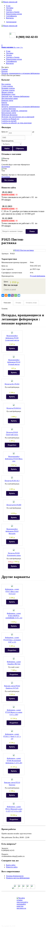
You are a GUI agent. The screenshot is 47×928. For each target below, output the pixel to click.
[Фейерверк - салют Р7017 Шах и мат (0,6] (12, 586)
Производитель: (7, 276)
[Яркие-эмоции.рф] (9, 2)
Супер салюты (7, 86)
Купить (12, 348)
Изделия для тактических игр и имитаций (17, 117)
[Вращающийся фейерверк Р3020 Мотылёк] (12, 526)
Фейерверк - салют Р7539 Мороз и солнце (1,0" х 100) (13, 712)
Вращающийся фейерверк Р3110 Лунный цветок (13, 362)
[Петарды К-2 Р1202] (12, 381)
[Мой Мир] (9, 295)
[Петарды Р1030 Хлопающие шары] (14, 550)
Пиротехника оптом (14, 14)
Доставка (9, 8)
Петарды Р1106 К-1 (14, 408)
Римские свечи (7, 100)
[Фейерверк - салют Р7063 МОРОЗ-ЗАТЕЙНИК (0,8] (14, 610)
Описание (7, 303)
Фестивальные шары (9, 98)
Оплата (9, 10)
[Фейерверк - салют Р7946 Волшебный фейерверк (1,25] (14, 755)
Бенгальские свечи (8, 113)
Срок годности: (7, 269)
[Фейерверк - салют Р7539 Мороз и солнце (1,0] (14, 707)
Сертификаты (11, 16)
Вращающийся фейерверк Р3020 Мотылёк (12, 531)
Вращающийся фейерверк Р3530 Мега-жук (14, 459)
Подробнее (5, 167)
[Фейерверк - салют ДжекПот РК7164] (14, 659)
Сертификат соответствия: (11, 273)
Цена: (6, 282)
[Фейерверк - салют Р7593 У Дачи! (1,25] (12, 731)
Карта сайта (10, 865)
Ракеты (4, 102)
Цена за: (4, 266)
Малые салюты (7, 92)
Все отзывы (9, 180)
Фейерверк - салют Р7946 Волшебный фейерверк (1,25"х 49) (14, 760)
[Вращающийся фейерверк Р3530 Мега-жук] (14, 453)
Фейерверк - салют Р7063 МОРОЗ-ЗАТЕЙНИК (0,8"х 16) (13, 615)
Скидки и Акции (12, 12)
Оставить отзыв (31, 303)
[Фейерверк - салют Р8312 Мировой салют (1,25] (14, 803)
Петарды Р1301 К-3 (12, 481)
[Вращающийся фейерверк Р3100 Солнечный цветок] (12, 332)
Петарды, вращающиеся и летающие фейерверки (20, 73)
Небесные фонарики (9, 115)
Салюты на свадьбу (9, 121)
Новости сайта (11, 867)
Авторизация (11, 22)
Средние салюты (8, 90)
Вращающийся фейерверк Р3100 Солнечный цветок (12, 338)
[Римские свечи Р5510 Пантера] (12, 779)
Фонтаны (5, 104)
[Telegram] (18, 295)
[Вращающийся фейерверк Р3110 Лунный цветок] (14, 357)
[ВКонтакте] (2, 295)
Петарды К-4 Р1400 (14, 505)
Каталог (4, 71)
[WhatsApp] (15, 295)
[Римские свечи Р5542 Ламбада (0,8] (12, 683)
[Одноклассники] (6, 295)
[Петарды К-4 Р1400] (14, 502)
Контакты (10, 18)
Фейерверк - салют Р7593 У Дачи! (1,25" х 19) (12, 736)
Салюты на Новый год (10, 119)
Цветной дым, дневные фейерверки (15, 96)
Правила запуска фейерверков (18, 878)
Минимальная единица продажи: (14, 262)
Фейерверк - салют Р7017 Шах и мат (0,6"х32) (12, 591)
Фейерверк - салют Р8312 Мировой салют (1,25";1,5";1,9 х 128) (13, 809)
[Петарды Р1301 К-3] (12, 477)
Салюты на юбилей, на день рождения (16, 123)
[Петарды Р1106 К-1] (14, 405)
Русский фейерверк (37, 276)
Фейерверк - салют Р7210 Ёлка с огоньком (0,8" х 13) (12, 640)
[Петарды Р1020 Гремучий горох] (12, 429)
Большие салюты (8, 88)
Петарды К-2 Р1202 (12, 384)
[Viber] (12, 295)
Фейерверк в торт (8, 94)
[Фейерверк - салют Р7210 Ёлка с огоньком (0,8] (12, 634)
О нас (8, 6)
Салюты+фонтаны (8, 109)
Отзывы (18, 303)
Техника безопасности (15, 876)
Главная (4, 69)
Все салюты (6, 84)
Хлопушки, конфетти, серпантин (14, 111)
